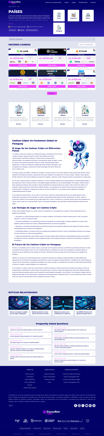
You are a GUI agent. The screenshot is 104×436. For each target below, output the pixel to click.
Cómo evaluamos (30, 379)
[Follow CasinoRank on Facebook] (75, 405)
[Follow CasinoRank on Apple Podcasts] (93, 405)
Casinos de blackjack (49, 377)
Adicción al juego (17, 433)
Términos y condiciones (61, 433)
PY (10, 405)
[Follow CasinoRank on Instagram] (79, 405)
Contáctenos (30, 377)
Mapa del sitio (87, 433)
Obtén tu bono (22, 65)
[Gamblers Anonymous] (25, 420)
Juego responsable (30, 433)
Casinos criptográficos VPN (71, 382)
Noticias (93, 2)
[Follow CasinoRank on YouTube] (86, 405)
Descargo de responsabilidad (45, 433)
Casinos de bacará (49, 374)
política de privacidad (30, 388)
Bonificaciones (83, 2)
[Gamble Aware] (70, 420)
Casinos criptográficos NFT (71, 377)
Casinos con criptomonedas (53, 2)
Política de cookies (75, 433)
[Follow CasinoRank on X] (82, 405)
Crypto (66, 2)
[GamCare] (36, 420)
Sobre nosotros (29, 374)
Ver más (51, 93)
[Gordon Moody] (50, 420)
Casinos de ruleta (49, 379)
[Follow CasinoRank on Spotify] (90, 405)
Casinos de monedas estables (71, 379)
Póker (49, 382)
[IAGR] (17, 420)
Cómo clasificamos (30, 382)
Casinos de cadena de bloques (71, 374)
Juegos (74, 2)
